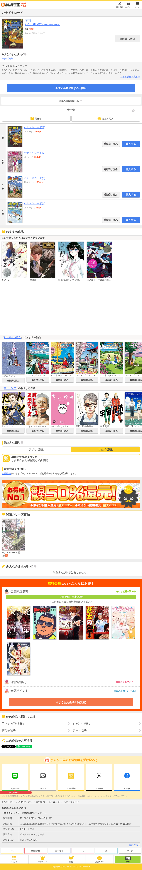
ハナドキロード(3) (34, 178)
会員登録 (6, 473)
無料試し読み (127, 38)
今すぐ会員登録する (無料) (71, 88)
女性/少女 (35, 851)
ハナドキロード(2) (34, 152)
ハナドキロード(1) (34, 127)
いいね (127, 788)
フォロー (99, 788)
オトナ (130, 851)
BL (106, 851)
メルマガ (43, 788)
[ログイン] (128, 3)
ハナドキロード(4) (34, 203)
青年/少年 (59, 851)
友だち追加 (15, 788)
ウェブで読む (105, 449)
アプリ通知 (71, 788)
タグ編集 (8, 58)
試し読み (112, 143)
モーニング (10, 388)
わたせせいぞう (42, 24)
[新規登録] (119, 3)
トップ (12, 851)
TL (83, 851)
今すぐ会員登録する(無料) (71, 702)
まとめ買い (107, 118)
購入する (131, 143)
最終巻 (38, 118)
